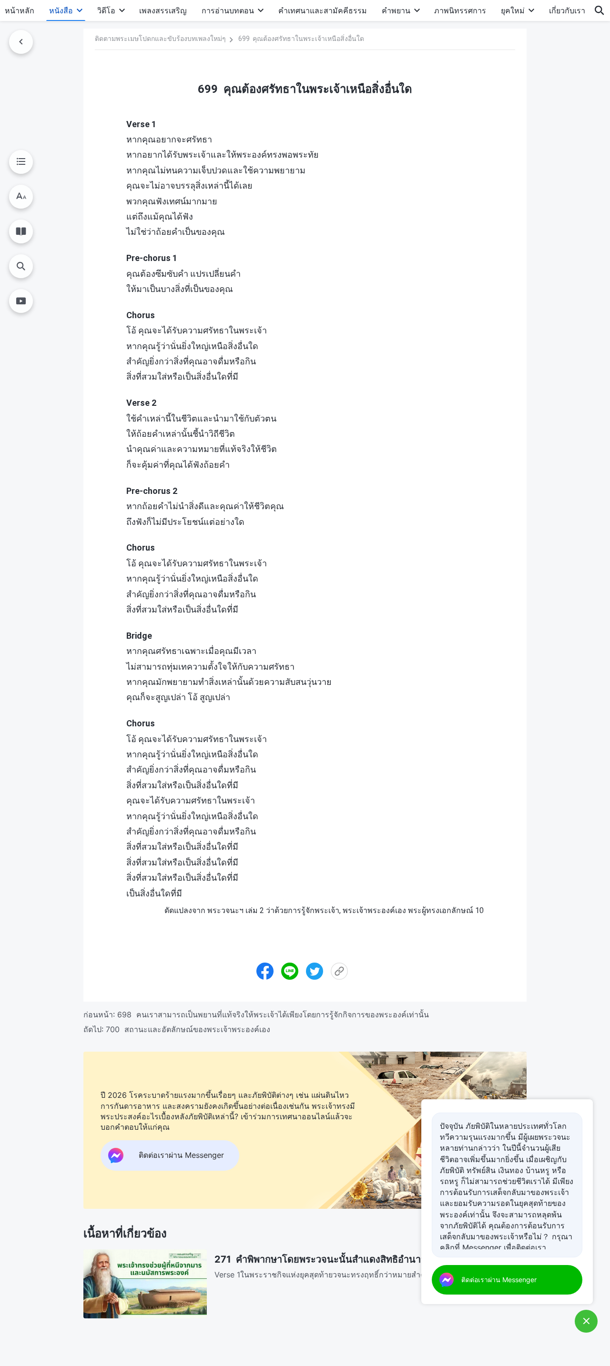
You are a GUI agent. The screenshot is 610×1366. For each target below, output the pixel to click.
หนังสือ (61, 10)
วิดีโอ (106, 10)
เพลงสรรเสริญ (163, 10)
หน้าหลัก (19, 10)
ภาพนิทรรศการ (460, 10)
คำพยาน (396, 10)
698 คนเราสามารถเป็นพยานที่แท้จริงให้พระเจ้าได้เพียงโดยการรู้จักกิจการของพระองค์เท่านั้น (273, 1014)
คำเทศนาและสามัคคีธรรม (322, 10)
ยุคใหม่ (513, 10)
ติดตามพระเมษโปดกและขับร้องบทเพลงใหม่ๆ (160, 38)
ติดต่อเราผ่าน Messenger (499, 1280)
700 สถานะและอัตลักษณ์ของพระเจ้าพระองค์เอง (188, 1029)
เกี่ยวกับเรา (567, 10)
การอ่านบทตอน (228, 10)
